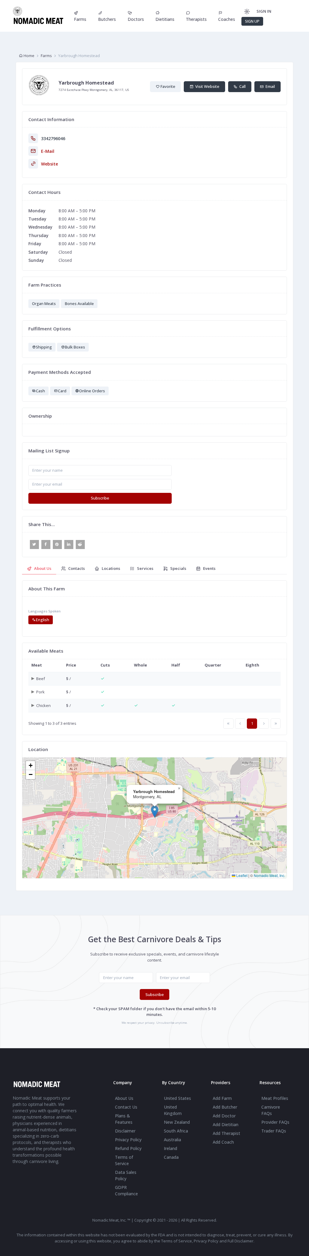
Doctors (136, 19)
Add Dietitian (225, 1124)
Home (28, 55)
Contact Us (126, 1107)
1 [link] (252, 723)
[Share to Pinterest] (57, 544)
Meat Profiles (274, 1098)
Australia (172, 1139)
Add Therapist (226, 1133)
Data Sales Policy (125, 1175)
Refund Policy (128, 1148)
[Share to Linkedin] (68, 544)
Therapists (196, 19)
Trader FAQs (273, 1131)
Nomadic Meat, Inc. (269, 875)
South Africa (176, 1131)
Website (49, 164)
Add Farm (222, 1098)
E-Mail (47, 151)
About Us (124, 1098)
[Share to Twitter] (34, 544)
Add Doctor (224, 1116)
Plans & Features (123, 1119)
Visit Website (206, 86)
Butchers (107, 19)
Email (269, 86)
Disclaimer (125, 1131)
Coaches (226, 19)
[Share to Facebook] (45, 544)
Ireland (170, 1148)
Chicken (43, 705)
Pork (40, 692)
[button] (154, 811)
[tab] (39, 568)
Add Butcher (225, 1107)
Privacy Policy (128, 1139)
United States (177, 1098)
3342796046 (53, 138)
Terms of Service (124, 1160)
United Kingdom (173, 1110)
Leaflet (241, 875)
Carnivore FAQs (270, 1110)
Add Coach (223, 1142)
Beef (40, 678)
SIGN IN (263, 11)
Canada (171, 1157)
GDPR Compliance (126, 1190)
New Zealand (177, 1122)
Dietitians (164, 19)
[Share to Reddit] (80, 544)
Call (241, 86)
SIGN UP (252, 21)
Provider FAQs (275, 1122)
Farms (80, 19)
